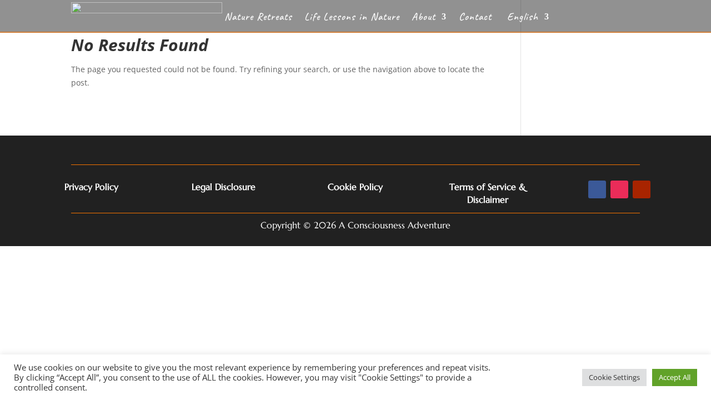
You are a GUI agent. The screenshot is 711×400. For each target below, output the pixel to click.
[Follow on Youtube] (641, 189)
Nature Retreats (258, 18)
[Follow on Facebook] (597, 189)
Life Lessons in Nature (351, 18)
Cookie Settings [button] (614, 377)
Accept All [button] (674, 377)
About (423, 18)
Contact (475, 18)
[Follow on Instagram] (619, 189)
